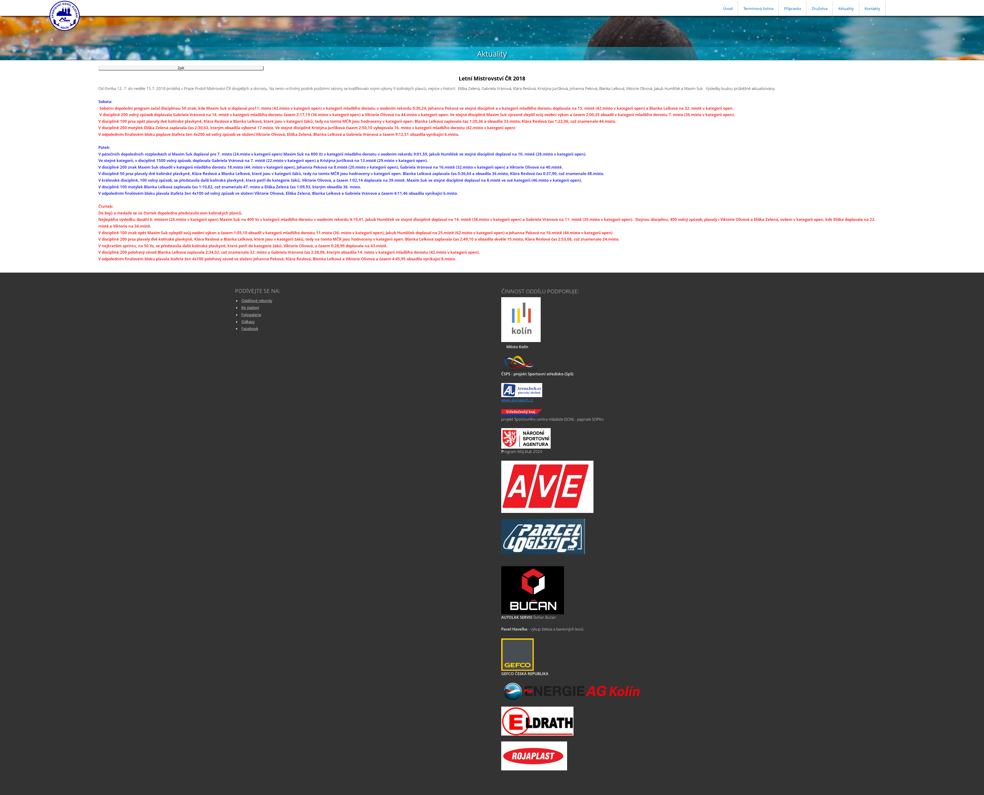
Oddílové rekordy (256, 300)
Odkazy (248, 321)
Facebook (249, 328)
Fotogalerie (251, 314)
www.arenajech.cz (517, 399)
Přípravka (792, 8)
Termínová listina (758, 8)
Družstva (819, 8)
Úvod (728, 8)
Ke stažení (250, 307)
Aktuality (846, 8)
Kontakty (872, 8)
